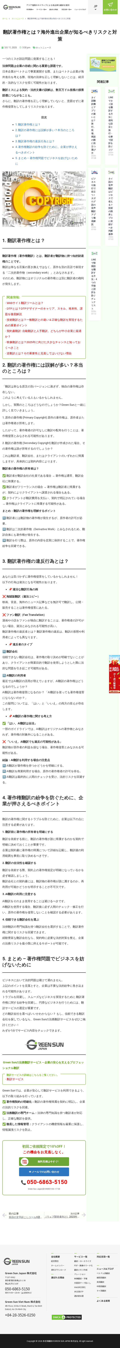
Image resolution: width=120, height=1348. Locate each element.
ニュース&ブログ (105, 1268)
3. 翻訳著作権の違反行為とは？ (35, 141)
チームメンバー (57, 1265)
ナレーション (79, 1274)
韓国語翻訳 (101, 1277)
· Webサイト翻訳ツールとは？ (24, 303)
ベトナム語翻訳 (103, 1273)
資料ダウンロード (58, 1269)
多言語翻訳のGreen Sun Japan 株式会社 (60, 1341)
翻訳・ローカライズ (82, 1261)
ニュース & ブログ (80, 9)
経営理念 (55, 1261)
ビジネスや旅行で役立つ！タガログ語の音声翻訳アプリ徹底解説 (93, 201)
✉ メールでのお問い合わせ (44, 1171)
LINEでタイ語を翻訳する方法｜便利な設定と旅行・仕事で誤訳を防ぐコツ (110, 123)
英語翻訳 (100, 1282)
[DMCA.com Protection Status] (66, 1317)
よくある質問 (103, 1300)
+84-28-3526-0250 (20, 1314)
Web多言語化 (80, 1287)
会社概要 (29, 9)
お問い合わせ (110, 9)
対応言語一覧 (66, 9)
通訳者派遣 (79, 1296)
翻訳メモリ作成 (80, 1269)
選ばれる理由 (53, 9)
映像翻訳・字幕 (80, 1278)
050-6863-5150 (47, 1182)
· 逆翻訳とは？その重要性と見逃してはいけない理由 (38, 353)
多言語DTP (78, 1291)
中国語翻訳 (101, 1286)
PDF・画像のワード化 (83, 1265)
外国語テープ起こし (82, 1282)
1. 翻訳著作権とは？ (28, 124)
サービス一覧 (41, 9)
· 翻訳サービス (14, 1079)
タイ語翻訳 (101, 1290)
